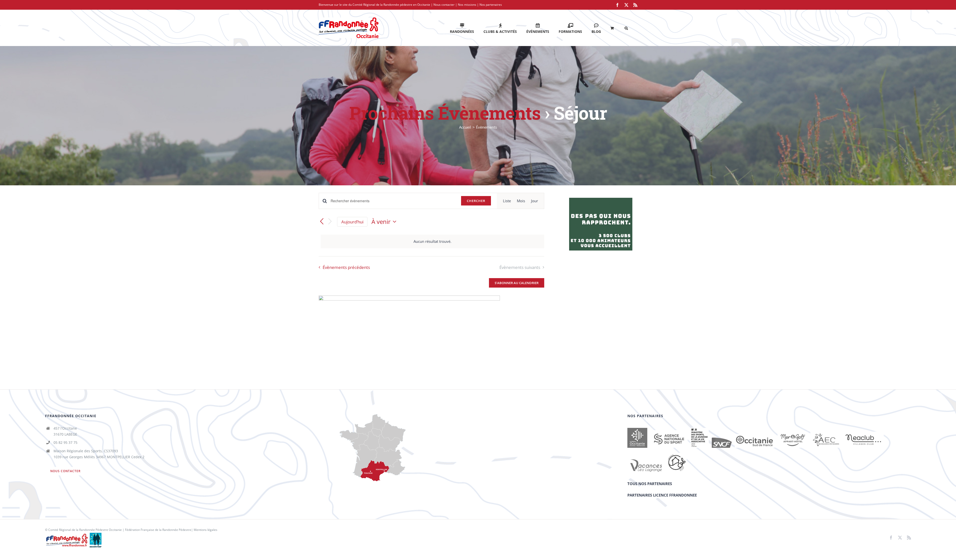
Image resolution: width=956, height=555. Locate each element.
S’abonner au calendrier (516, 283)
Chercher (476, 201)
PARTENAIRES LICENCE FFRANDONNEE (662, 495)
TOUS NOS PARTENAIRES (649, 483)
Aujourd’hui (352, 222)
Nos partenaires (490, 4)
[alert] (432, 241)
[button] (626, 28)
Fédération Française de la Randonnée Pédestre (158, 530)
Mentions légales (205, 530)
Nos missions (467, 4)
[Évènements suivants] (330, 221)
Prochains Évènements (444, 113)
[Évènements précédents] (322, 222)
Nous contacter (444, 4)
